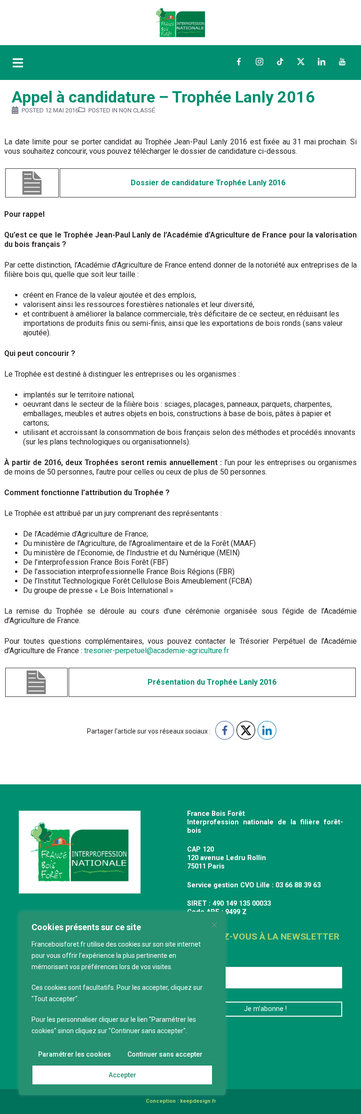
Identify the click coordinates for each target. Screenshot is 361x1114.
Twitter (301, 61)
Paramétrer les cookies (74, 1054)
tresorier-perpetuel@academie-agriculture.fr (156, 650)
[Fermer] (214, 925)
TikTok (280, 61)
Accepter (122, 1075)
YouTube (342, 61)
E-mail (201, 959)
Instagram (259, 61)
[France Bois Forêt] (180, 21)
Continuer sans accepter (165, 1054)
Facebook (239, 61)
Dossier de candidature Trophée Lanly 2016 (208, 182)
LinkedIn (321, 61)
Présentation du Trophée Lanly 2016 (212, 682)
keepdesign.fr (198, 1101)
